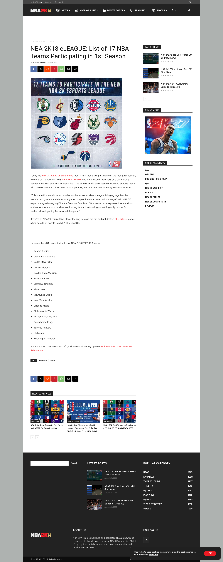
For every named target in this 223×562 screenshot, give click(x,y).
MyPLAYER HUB (88, 10)
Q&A (147, 183)
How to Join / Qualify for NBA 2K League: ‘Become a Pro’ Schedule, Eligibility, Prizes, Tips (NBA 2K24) (82, 428)
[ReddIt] (47, 69)
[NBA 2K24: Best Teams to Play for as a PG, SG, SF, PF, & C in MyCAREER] (119, 411)
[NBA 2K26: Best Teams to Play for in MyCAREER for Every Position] (47, 411)
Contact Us (59, 2)
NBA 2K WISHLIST (154, 188)
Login (32, 2)
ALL (147, 170)
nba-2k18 (43, 360)
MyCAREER (35, 421)
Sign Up (39, 2)
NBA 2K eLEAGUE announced (57, 175)
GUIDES (149, 192)
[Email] (68, 69)
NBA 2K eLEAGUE (71, 179)
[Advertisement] (111, 28)
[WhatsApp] (61, 69)
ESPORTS (34, 41)
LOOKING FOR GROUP (156, 179)
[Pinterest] (54, 69)
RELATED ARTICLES (41, 394)
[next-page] (37, 437)
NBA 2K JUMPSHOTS (155, 202)
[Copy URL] (75, 69)
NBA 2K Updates (39, 62)
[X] (190, 2)
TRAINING (140, 10)
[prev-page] (32, 437)
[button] (189, 10)
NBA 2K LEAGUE (73, 421)
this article (121, 219)
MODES (161, 10)
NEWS (65, 10)
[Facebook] (33, 69)
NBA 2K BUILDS (152, 197)
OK (210, 553)
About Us (48, 2)
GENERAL (150, 174)
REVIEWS (149, 206)
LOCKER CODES (115, 10)
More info (153, 554)
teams (52, 360)
